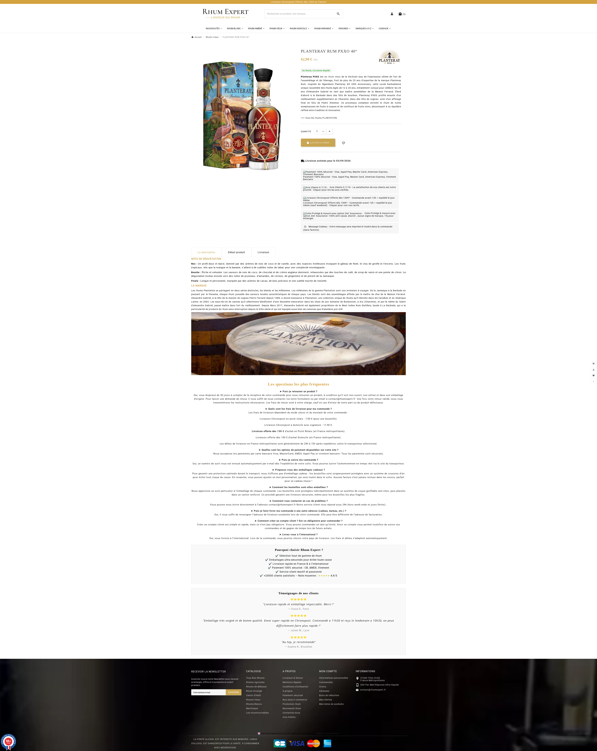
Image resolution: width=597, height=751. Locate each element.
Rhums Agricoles (255, 682)
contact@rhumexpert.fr (373, 689)
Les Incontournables (257, 712)
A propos (288, 691)
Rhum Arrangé (254, 691)
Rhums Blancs (254, 704)
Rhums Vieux (253, 699)
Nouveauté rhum (292, 708)
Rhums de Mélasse (256, 686)
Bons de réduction (329, 695)
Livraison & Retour (293, 678)
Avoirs (322, 686)
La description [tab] (206, 252)
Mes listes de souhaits (331, 704)
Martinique (252, 708)
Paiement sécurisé (293, 695)
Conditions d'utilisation (295, 686)
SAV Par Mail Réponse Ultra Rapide (379, 685)
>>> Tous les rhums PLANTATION (319, 118)
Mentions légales (292, 682)
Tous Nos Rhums (255, 678)
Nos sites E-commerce (295, 699)
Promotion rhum (292, 704)
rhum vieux (334, 76)
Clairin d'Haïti (253, 695)
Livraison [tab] (263, 252)
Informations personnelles (333, 678)
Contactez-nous (291, 712)
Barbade (353, 76)
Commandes (326, 682)
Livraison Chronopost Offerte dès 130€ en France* (298, 2)
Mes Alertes (325, 699)
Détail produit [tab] (236, 252)
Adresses (324, 691)
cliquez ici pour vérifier (327, 733)
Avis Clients (289, 717)
